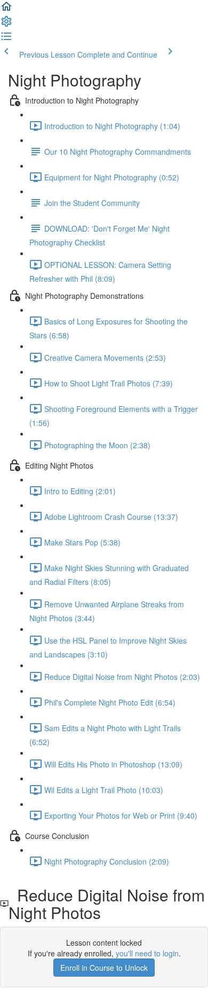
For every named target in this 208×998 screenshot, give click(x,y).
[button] (6, 9)
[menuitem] (6, 24)
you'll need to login (147, 953)
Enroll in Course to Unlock (104, 967)
